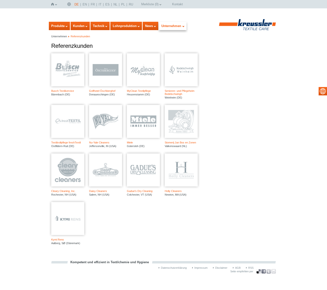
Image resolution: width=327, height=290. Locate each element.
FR (93, 4)
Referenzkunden (80, 36)
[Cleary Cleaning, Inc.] (68, 170)
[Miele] (143, 121)
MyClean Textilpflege (139, 90)
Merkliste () (149, 4)
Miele (130, 142)
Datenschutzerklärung (174, 267)
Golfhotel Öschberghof (102, 90)
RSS (251, 267)
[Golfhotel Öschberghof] (105, 70)
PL (123, 4)
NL (115, 4)
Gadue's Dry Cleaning (139, 191)
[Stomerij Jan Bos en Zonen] (181, 121)
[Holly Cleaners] (181, 170)
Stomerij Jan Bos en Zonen (180, 142)
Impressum (201, 267)
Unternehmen (171, 26)
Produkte (58, 26)
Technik (98, 26)
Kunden (79, 26)
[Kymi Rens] (68, 218)
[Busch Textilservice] (68, 70)
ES (107, 4)
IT (100, 4)
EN (85, 4)
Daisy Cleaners (98, 191)
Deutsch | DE (69, 4)
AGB (238, 267)
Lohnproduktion (125, 26)
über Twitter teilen (268, 271)
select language (323, 91)
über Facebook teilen (263, 271)
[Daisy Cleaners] (105, 170)
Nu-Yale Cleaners (99, 142)
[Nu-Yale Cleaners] (105, 121)
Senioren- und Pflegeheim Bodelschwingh (179, 92)
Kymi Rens (57, 239)
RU (131, 4)
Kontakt (177, 4)
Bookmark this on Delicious (258, 271)
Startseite (53, 4)
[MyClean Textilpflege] (143, 70)
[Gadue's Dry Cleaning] (143, 170)
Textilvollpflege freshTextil (66, 142)
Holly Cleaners (173, 191)
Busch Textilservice (62, 90)
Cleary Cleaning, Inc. (63, 191)
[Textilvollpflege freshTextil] (68, 121)
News (149, 26)
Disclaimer (221, 267)
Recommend (273, 271)
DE (76, 4)
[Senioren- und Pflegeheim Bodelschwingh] (181, 70)
